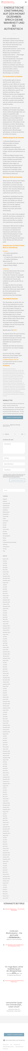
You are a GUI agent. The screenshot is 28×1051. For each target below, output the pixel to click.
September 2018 (6, 757)
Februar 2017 (6, 798)
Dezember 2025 (6, 576)
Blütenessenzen (6, 512)
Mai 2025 (5, 589)
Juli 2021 (5, 688)
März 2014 (5, 872)
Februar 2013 (6, 896)
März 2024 (5, 619)
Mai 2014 (5, 867)
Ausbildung (5, 509)
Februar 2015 (6, 848)
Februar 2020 (6, 721)
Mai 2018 (5, 766)
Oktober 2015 (6, 831)
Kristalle (4, 525)
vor (22, 434)
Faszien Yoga (5, 516)
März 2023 (5, 645)
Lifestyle (4, 527)
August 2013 (5, 883)
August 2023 (5, 634)
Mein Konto (6, 1044)
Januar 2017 (5, 800)
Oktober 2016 (6, 807)
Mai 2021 (5, 692)
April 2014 (5, 870)
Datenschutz (17, 1044)
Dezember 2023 (6, 625)
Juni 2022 (5, 664)
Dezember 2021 (6, 677)
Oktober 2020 (6, 705)
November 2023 (6, 628)
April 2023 (5, 643)
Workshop (5, 544)
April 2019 (5, 742)
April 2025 (5, 591)
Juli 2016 (5, 813)
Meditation (5, 533)
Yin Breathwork (6, 546)
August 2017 (5, 785)
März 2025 (5, 593)
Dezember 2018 (6, 751)
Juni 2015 (5, 839)
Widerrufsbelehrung (8, 1046)
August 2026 (5, 558)
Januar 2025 (5, 597)
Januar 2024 (5, 623)
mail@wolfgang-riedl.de (10, 359)
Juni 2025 (5, 587)
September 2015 (6, 833)
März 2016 (5, 820)
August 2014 (5, 861)
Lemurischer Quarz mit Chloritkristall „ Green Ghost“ (14, 1005)
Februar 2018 (6, 772)
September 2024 (6, 606)
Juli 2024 (5, 610)
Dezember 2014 (6, 852)
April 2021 (5, 695)
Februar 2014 (6, 874)
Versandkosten (19, 1046)
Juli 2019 (5, 736)
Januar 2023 (5, 649)
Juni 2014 (5, 865)
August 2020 (5, 710)
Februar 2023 (6, 647)
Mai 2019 (5, 740)
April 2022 (5, 669)
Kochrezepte (5, 520)
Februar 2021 (6, 697)
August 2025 (5, 582)
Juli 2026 (5, 561)
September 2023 (6, 632)
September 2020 (6, 708)
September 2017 (6, 783)
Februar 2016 (6, 822)
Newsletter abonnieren (14, 417)
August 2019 (5, 733)
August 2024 (5, 608)
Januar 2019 (5, 749)
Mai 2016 (5, 816)
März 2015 (5, 846)
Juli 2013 (5, 885)
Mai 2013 (5, 889)
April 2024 (5, 617)
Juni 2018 (5, 764)
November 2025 (6, 578)
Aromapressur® (6, 503)
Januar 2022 (5, 675)
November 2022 (6, 654)
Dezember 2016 (6, 803)
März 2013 (5, 893)
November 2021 (6, 679)
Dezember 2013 (6, 876)
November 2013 (6, 878)
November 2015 (6, 829)
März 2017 (5, 796)
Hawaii (4, 518)
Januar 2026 (5, 574)
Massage (5, 531)
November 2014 (6, 854)
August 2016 (5, 811)
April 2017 (5, 794)
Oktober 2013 (6, 880)
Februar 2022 (6, 673)
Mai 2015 (5, 841)
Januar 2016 (5, 824)
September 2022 (6, 658)
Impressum (5, 1048)
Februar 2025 (6, 595)
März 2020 (5, 718)
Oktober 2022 (6, 656)
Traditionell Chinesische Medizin (9, 542)
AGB (11, 1044)
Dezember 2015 (6, 826)
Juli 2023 (5, 636)
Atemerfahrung (6, 505)
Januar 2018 (5, 775)
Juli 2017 (5, 787)
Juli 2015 (5, 837)
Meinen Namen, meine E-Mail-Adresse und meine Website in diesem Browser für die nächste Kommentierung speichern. (14, 476)
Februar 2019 (6, 746)
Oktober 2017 (6, 781)
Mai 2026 (5, 565)
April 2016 (5, 818)
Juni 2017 (5, 790)
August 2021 (5, 686)
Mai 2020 (5, 714)
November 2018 (6, 753)
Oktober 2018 (6, 755)
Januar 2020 (5, 723)
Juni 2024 (5, 612)
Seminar (4, 540)
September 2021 (6, 684)
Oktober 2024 (6, 604)
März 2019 (5, 744)
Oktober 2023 (6, 630)
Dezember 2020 (6, 701)
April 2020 (5, 716)
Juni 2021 (5, 690)
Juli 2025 (5, 584)
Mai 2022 (5, 666)
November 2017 (6, 779)
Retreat (4, 538)
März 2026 (5, 569)
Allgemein (12, 424)
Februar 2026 (6, 571)
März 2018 (5, 770)
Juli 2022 (5, 662)
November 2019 (6, 727)
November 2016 (6, 805)
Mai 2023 (5, 641)
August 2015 (5, 835)
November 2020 (6, 703)
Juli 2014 (5, 863)
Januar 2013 (5, 898)
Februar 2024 (6, 621)
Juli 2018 (5, 762)
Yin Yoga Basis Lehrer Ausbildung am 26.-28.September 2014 (14, 970)
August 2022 (5, 660)
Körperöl (5, 522)
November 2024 (6, 602)
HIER (15, 330)
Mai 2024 (5, 615)
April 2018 (5, 768)
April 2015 (5, 844)
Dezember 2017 (6, 777)
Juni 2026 (5, 563)
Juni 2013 (5, 887)
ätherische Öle (6, 426)
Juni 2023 (5, 638)
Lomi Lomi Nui (6, 529)
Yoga (4, 551)
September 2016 (6, 809)
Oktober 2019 (6, 729)
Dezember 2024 (6, 600)
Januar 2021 (5, 699)
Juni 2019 (5, 738)
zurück (7, 434)
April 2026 (5, 567)
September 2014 (6, 859)
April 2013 (5, 891)
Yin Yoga (4, 548)
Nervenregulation (6, 535)
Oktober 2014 (6, 857)
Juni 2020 (5, 712)
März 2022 (5, 671)
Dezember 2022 (6, 651)
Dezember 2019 (6, 725)
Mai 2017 (5, 792)
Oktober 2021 (6, 682)
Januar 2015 (5, 850)
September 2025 (6, 580)
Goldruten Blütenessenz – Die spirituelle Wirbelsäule (14, 934)
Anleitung (17, 424)
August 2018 (5, 759)
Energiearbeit (5, 514)
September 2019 (6, 731)
